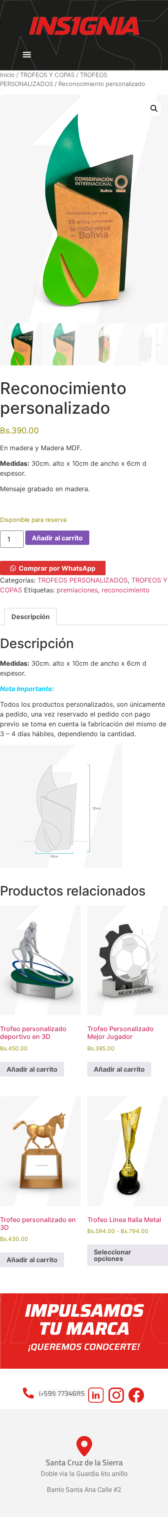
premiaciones (77, 590)
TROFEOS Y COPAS (47, 75)
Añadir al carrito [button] (32, 1069)
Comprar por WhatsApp (57, 568)
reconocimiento (126, 590)
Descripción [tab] (30, 616)
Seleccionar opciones (112, 1255)
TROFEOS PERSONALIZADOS (83, 580)
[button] (26, 54)
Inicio (7, 75)
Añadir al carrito (57, 538)
